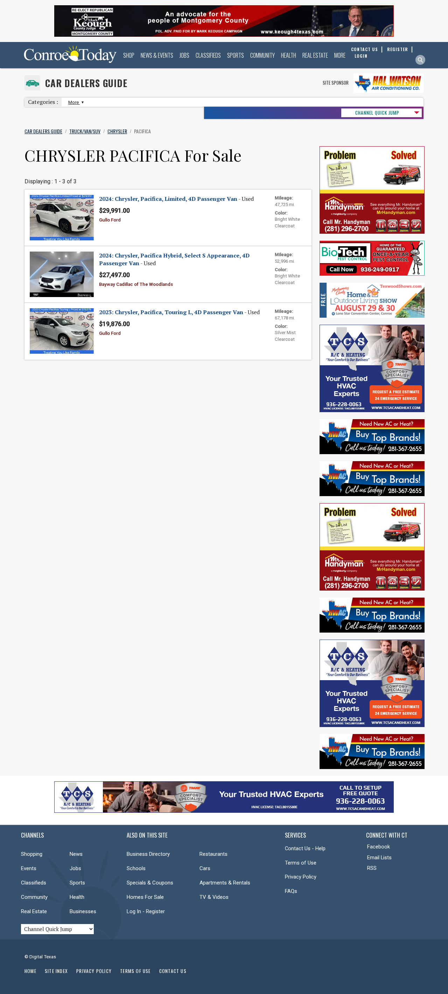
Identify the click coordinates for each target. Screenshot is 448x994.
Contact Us (173, 970)
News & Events (157, 55)
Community (262, 55)
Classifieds (208, 55)
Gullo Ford (110, 220)
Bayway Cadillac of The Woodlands (136, 284)
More (339, 55)
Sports (235, 55)
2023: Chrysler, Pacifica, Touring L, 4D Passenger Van (171, 312)
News (76, 854)
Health (288, 55)
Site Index (56, 970)
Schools (136, 868)
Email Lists (379, 857)
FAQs (291, 891)
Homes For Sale (145, 897)
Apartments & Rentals (225, 883)
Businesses (83, 911)
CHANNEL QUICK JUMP (377, 112)
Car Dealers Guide (86, 83)
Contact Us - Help (305, 848)
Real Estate (315, 55)
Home (30, 970)
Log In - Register (146, 911)
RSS (372, 868)
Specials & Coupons (150, 883)
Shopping (31, 854)
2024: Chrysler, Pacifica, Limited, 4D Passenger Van (168, 199)
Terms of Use (300, 863)
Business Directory (148, 854)
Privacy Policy (300, 877)
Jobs (184, 55)
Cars (205, 868)
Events (28, 868)
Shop (128, 55)
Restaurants (213, 854)
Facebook (378, 847)
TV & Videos (214, 897)
